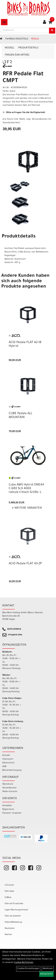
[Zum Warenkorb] (50, 23)
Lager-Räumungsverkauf (16, 910)
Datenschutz (8, 763)
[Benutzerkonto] (44, 22)
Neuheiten (10, 928)
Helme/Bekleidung (13, 922)
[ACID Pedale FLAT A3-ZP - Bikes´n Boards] (28, 536)
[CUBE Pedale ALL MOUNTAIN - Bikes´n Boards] (28, 386)
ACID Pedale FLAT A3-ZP (25, 564)
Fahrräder (9, 891)
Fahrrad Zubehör (13, 916)
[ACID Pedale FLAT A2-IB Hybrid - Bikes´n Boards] (28, 314)
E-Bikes (8, 897)
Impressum (7, 759)
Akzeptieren (46, 974)
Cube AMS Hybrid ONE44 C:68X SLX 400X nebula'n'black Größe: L (26, 488)
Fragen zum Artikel (17, 55)
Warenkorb (7, 784)
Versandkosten (9, 788)
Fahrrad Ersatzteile (16, 39)
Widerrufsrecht (9, 791)
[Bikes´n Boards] (28, 8)
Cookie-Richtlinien (23, 962)
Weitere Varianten (28, 508)
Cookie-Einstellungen (28, 968)
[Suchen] (52, 31)
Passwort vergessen (11, 813)
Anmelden (7, 806)
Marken (8, 934)
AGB (4, 766)
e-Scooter (9, 885)
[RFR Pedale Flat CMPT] (28, 161)
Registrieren (8, 809)
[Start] (1, 39)
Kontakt (6, 755)
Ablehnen (48, 968)
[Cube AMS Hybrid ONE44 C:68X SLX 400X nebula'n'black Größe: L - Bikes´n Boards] (28, 455)
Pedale (35, 39)
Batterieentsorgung (11, 770)
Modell (9, 48)
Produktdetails (28, 48)
